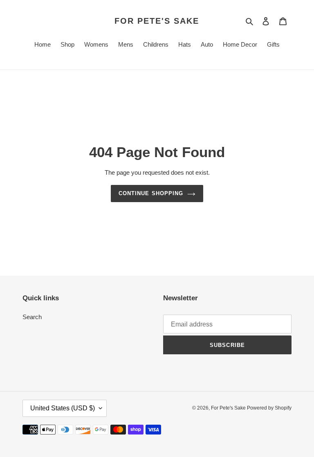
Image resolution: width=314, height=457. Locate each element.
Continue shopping (151, 193)
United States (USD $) (62, 408)
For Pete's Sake (156, 20)
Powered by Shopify (269, 408)
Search (32, 316)
